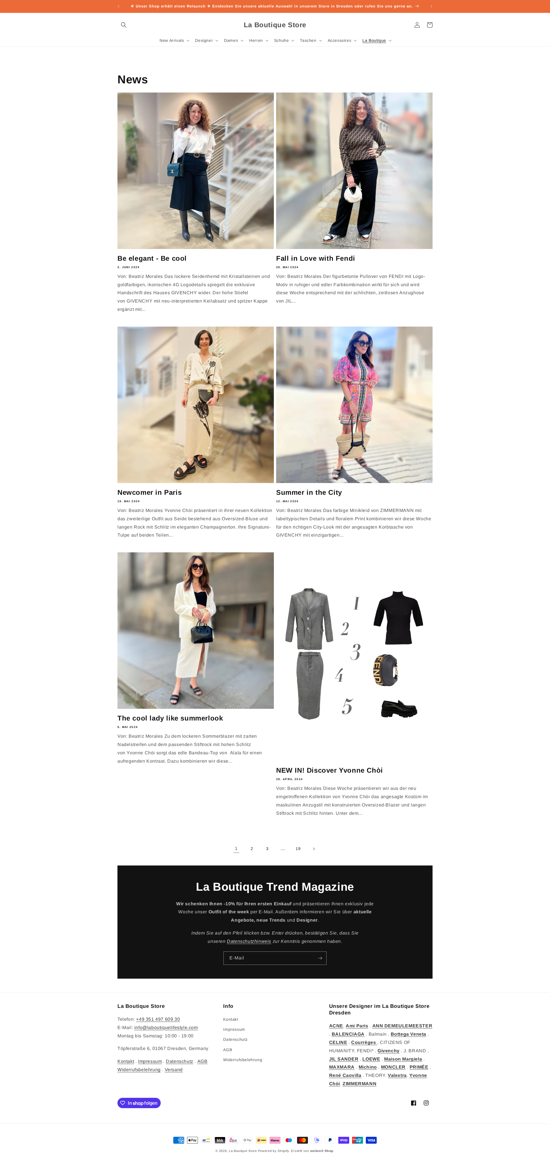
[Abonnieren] (320, 958)
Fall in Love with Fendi (315, 258)
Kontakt (125, 1061)
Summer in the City (309, 492)
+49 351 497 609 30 (158, 1019)
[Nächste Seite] (313, 849)
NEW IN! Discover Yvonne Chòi (329, 770)
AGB (202, 1061)
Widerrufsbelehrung (139, 1069)
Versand (174, 1069)
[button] (123, 25)
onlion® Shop (321, 1151)
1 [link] (236, 848)
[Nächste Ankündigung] (431, 6)
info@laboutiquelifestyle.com (166, 1027)
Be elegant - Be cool (152, 258)
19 (298, 848)
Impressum (150, 1061)
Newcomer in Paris (149, 492)
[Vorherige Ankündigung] (118, 6)
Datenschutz (179, 1061)
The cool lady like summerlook (170, 718)
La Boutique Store (243, 1151)
